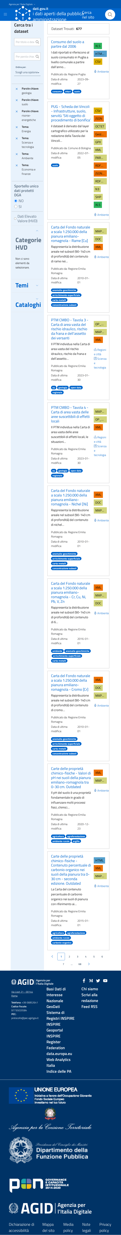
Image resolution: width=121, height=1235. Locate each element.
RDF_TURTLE (101, 181)
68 (79, 964)
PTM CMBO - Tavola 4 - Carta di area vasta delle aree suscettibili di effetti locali (70, 414)
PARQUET (101, 157)
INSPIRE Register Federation (55, 1042)
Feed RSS (89, 1007)
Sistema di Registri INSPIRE (60, 1015)
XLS (97, 45)
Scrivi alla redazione (89, 998)
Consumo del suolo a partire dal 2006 (67, 44)
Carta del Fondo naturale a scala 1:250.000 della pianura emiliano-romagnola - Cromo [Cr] (70, 682)
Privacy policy (105, 1227)
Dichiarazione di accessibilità (21, 1227)
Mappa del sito (48, 1227)
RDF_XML (101, 165)
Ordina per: (21, 67)
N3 (97, 189)
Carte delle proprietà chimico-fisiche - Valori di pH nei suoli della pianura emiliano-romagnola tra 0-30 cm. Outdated (71, 777)
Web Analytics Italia (58, 1062)
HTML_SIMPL (101, 53)
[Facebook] (83, 980)
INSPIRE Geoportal (54, 1027)
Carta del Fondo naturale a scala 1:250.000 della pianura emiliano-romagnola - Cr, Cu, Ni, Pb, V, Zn (70, 592)
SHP (98, 196)
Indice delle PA (58, 1071)
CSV (98, 61)
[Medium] (91, 980)
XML (98, 246)
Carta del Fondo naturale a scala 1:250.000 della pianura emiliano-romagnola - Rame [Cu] (70, 233)
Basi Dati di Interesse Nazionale (56, 995)
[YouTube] (105, 980)
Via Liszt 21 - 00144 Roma (22, 994)
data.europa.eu (59, 1054)
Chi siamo (89, 989)
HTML (99, 860)
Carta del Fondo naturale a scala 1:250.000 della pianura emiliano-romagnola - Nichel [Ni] (70, 497)
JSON (98, 118)
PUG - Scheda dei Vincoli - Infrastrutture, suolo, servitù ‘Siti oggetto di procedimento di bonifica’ (71, 113)
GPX (98, 142)
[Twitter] (98, 980)
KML (98, 149)
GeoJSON (101, 134)
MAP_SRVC (101, 231)
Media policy (68, 1227)
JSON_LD (101, 173)
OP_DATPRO (101, 324)
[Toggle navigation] (5, 14)
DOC (98, 239)
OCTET (99, 126)
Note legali (86, 1227)
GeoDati (53, 1007)
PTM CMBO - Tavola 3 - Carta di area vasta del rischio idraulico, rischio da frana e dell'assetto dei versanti (69, 329)
